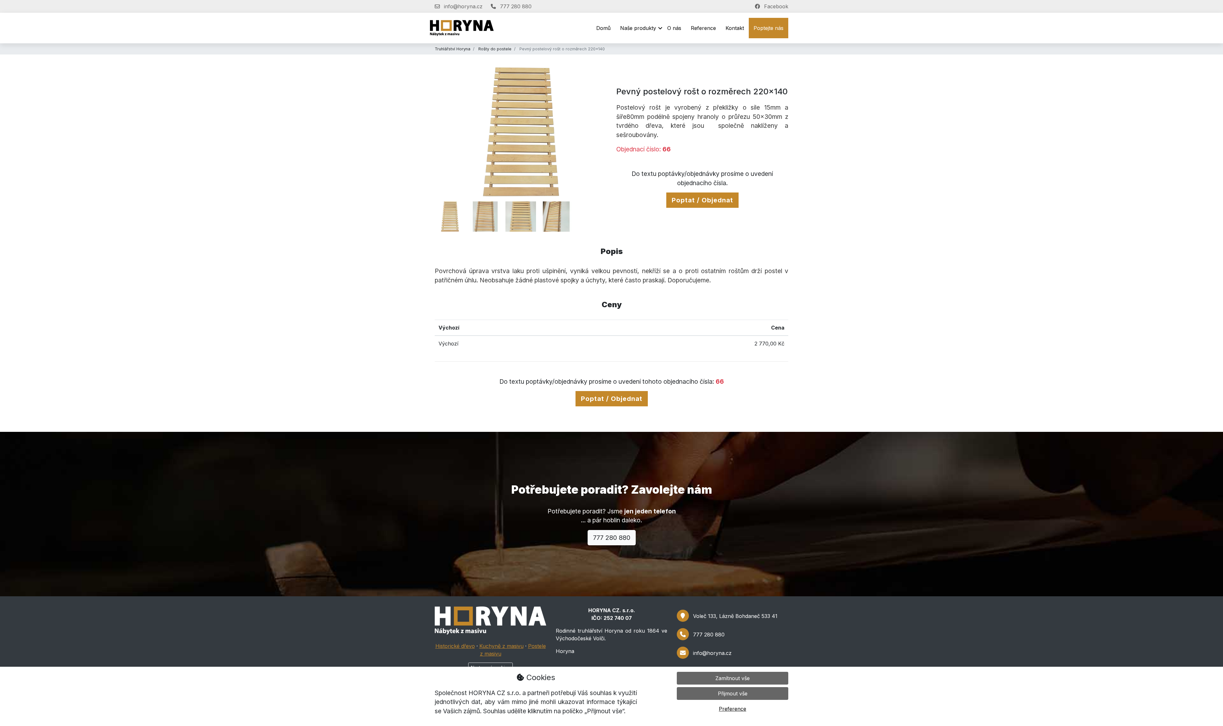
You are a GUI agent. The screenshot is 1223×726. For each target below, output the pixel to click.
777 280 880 (611, 537)
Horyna (565, 651)
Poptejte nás (768, 28)
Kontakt (735, 28)
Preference (732, 709)
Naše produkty (638, 28)
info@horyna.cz (712, 653)
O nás (674, 28)
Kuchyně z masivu (501, 646)
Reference (703, 28)
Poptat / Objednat (702, 200)
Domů (603, 28)
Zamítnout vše (732, 678)
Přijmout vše (732, 693)
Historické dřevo (455, 646)
